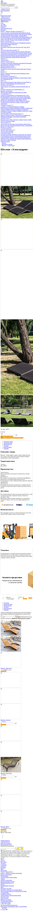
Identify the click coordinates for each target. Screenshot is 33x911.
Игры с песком (18, 54)
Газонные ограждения (7, 63)
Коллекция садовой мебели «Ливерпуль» (15, 97)
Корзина (4, 908)
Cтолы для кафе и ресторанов (8, 33)
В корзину (3, 724)
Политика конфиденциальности (9, 905)
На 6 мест (18, 47)
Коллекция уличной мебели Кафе (17, 38)
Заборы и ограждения (6, 61)
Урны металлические (15, 125)
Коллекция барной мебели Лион (13, 34)
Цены (2, 869)
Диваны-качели (5, 60)
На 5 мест (13, 47)
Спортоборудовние (6, 133)
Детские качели (14, 53)
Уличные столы (5, 118)
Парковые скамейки (19, 108)
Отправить (18, 617)
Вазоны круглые (14, 43)
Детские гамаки (11, 51)
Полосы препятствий (17, 55)
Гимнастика (6, 136)
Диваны (3, 58)
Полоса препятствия (24, 137)
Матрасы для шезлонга (7, 91)
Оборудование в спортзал (12, 137)
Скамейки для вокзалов (22, 109)
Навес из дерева (22, 82)
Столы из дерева (27, 119)
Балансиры (4, 51)
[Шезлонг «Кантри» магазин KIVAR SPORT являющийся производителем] (11, 703)
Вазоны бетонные (5, 43)
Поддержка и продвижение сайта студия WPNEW (14, 906)
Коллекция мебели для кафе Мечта (18, 35)
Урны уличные (5, 122)
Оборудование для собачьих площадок (11, 86)
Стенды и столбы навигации (18, 69)
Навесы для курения (15, 83)
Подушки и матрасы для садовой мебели (11, 89)
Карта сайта (4, 870)
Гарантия (3, 27)
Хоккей (19, 138)
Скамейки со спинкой (6, 106)
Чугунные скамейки (6, 112)
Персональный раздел (6, 28)
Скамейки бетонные (10, 109)
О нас (2, 23)
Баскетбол (3, 134)
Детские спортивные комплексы (18, 136)
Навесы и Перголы (6, 115)
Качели (3, 72)
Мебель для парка (5, 74)
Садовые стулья (19, 102)
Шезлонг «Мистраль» (6, 668)
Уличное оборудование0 (7, 131)
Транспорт (23, 57)
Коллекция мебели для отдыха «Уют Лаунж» (12, 96)
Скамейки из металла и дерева (24, 111)
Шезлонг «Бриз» (5, 826)
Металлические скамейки (7, 108)
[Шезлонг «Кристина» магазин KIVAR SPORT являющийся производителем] (11, 756)
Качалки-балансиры (6, 55)
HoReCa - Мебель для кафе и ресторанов (11, 31)
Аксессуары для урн (6, 124)
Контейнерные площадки (7, 76)
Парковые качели (24, 73)
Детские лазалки (23, 53)
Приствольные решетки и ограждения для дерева (13, 92)
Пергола (23, 83)
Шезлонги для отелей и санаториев (16, 116)
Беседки (3, 82)
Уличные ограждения (14, 64)
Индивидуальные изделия (7, 66)
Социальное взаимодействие (12, 57)
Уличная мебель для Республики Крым (11, 113)
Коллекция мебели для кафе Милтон (10, 37)
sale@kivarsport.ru (5, 10)
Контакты (3, 30)
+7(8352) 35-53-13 (5, 9)
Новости (3, 860)
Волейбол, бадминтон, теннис (14, 134)
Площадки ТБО (9, 79)
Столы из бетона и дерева (16, 119)
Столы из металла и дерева (8, 121)
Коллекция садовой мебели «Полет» (17, 99)
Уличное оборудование (7, 130)
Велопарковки (4, 45)
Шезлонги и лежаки (6, 127)
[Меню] (2, 1)
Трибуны (3, 138)
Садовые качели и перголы (8, 102)
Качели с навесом (5, 73)
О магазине (4, 865)
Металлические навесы (11, 82)
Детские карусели (5, 53)
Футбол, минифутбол (11, 138)
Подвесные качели (15, 73)
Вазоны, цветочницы (6, 41)
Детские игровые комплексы (22, 51)
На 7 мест (24, 47)
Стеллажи (13, 140)
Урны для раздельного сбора (19, 124)
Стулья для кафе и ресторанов (21, 40)
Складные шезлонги (6, 128)
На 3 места (8, 47)
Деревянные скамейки (18, 106)
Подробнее (3, 671)
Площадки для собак (6, 85)
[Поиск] (16, 7)
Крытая (3, 47)
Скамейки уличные (6, 105)
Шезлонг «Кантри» (6, 720)
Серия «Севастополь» (17, 115)
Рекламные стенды (6, 69)
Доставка (3, 24)
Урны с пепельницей (26, 125)
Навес (2, 80)
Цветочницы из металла (10, 44)
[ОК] (19, 848)
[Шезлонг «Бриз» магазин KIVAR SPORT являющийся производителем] (11, 809)
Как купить (4, 25)
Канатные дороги (26, 54)
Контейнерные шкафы (7, 77)
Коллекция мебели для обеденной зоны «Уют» (17, 95)
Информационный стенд (7, 67)
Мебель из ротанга (25, 101)
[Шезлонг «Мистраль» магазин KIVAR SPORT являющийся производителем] (11, 651)
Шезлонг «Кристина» (6, 773)
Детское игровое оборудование (9, 50)
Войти (2, 15)
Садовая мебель (5, 94)
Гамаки (3, 95)
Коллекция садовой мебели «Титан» (10, 101)
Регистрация (7, 15)
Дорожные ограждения (19, 63)
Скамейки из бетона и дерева (8, 111)
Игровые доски (5, 119)
